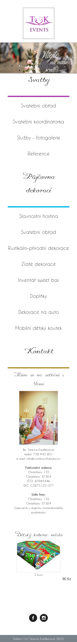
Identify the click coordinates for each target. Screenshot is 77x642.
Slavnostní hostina (38, 216)
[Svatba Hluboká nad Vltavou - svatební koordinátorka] (38, 30)
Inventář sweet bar (38, 280)
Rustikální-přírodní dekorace (38, 248)
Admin (17, 639)
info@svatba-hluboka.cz (44, 458)
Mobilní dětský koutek (38, 328)
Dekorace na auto (38, 312)
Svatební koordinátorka (38, 121)
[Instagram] (43, 617)
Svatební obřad (38, 105)
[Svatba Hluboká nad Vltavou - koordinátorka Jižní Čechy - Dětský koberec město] (38, 556)
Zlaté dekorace (38, 264)
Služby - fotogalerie (38, 137)
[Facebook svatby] (33, 617)
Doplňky (38, 296)
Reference (39, 153)
